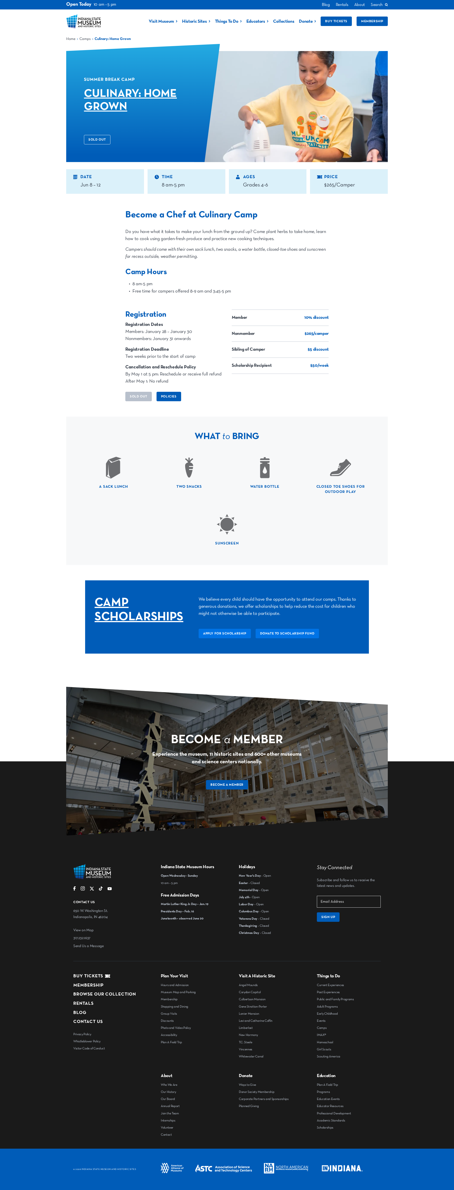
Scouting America (328, 1056)
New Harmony (248, 1035)
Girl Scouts (324, 1049)
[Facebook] (74, 889)
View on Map (83, 930)
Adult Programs (327, 1006)
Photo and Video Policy (176, 1028)
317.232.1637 (81, 938)
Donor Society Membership (256, 1092)
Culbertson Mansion (252, 999)
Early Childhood (327, 1013)
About (359, 5)
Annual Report (170, 1106)
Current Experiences (330, 985)
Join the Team (170, 1113)
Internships (168, 1120)
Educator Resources (330, 1106)
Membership (372, 21)
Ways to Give (247, 1085)
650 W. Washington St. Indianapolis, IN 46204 (90, 914)
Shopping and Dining (174, 1006)
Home (70, 39)
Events (321, 1020)
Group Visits (169, 1013)
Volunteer (167, 1127)
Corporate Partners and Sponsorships (264, 1099)
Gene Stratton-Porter (253, 1006)
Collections (283, 21)
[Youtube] (109, 890)
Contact (166, 1134)
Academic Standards (331, 1120)
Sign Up (328, 917)
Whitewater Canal (251, 1056)
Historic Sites (194, 21)
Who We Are (169, 1085)
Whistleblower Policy (86, 1041)
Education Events (328, 1099)
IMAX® (321, 1035)
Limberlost (246, 1028)
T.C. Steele (245, 1042)
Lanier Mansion (249, 1013)
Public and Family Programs (335, 999)
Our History (168, 1092)
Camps (85, 39)
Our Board (168, 1099)
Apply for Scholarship (224, 633)
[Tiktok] (101, 889)
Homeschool (325, 1042)
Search (377, 5)
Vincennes (245, 1049)
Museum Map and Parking (178, 992)
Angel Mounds (248, 985)
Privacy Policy (82, 1034)
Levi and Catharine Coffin (255, 1020)
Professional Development (334, 1113)
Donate (306, 21)
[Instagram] (83, 889)
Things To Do (226, 21)
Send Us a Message (88, 946)
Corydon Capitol (250, 992)
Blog (326, 5)
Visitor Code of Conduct (89, 1048)
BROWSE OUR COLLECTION (104, 994)
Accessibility (169, 1035)
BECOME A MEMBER (227, 784)
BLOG (80, 1012)
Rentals (342, 5)
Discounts (167, 1020)
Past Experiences (328, 992)
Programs (323, 1092)
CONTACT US (88, 1021)
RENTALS (83, 1003)
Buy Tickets (336, 21)
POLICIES (169, 396)
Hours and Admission (175, 985)
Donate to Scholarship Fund (287, 633)
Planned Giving (249, 1106)
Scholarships (325, 1127)
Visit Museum (161, 21)
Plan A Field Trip (171, 1042)
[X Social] (92, 890)
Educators (255, 21)
